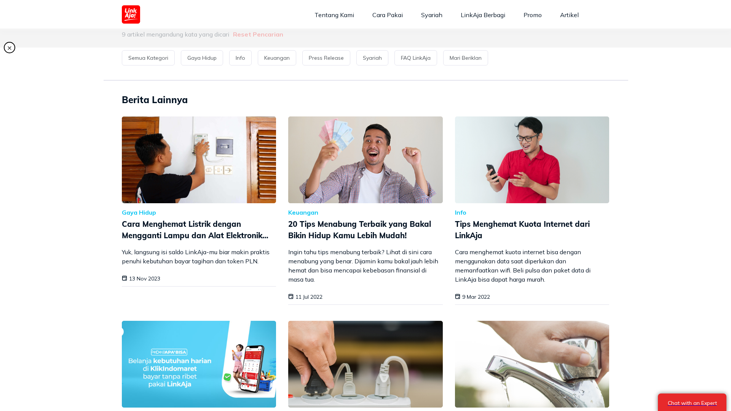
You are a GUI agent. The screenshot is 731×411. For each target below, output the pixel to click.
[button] (150, 57)
